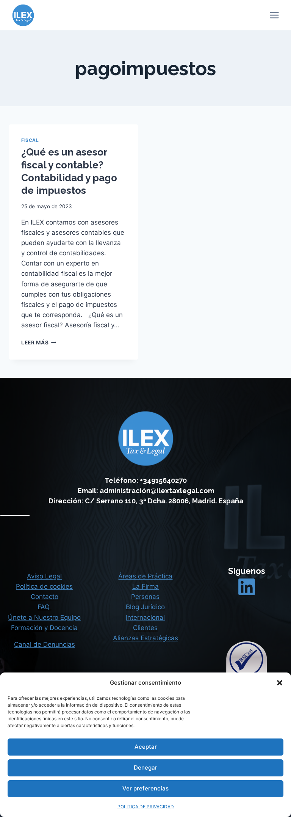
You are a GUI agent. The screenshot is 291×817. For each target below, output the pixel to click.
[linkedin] (246, 586)
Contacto (44, 596)
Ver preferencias (145, 788)
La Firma (145, 586)
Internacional (145, 617)
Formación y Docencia (44, 628)
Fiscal (30, 140)
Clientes (145, 628)
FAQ (45, 607)
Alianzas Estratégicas (145, 638)
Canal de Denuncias (44, 644)
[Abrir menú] (274, 15)
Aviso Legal (44, 576)
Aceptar (146, 746)
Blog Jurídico (145, 607)
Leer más (38, 342)
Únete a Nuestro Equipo (44, 617)
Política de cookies (44, 586)
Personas (145, 596)
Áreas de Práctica (145, 576)
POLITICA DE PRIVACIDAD (145, 806)
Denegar (145, 767)
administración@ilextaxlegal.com (157, 491)
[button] (279, 683)
